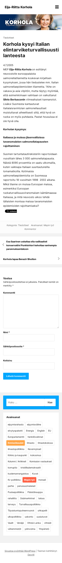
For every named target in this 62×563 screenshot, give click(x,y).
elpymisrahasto (16, 424)
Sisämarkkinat (27, 498)
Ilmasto (30, 442)
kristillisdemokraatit (31, 467)
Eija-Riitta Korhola (18, 7)
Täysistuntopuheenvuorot (21, 510)
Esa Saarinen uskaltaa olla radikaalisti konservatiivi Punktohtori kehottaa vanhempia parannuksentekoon (31, 245)
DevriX (31, 554)
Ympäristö (44, 529)
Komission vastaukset (41, 461)
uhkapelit (42, 510)
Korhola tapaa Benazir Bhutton (19, 259)
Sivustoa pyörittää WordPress (20, 551)
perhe (11, 486)
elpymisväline (34, 424)
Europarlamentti (16, 436)
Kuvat (35, 473)
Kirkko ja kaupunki (17, 455)
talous (41, 498)
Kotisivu (7, 360)
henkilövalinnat (35, 436)
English (41, 430)
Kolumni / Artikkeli (17, 461)
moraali (42, 479)
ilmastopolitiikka (16, 449)
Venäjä (20, 522)
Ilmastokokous (45, 442)
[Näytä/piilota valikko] (57, 7)
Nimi (6, 332)
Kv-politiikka (14, 479)
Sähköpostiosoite (13, 346)
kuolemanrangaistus (18, 473)
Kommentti (9, 292)
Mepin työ (49, 225)
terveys (12, 504)
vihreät (47, 522)
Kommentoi (30, 229)
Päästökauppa (35, 492)
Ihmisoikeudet (15, 442)
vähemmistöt (14, 529)
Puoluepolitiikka (16, 492)
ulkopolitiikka (14, 516)
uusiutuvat (42, 516)
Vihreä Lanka (34, 522)
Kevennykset (34, 449)
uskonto (29, 516)
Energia (30, 430)
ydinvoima (30, 529)
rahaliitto (12, 498)
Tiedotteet (8, 37)
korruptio (12, 467)
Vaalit (10, 522)
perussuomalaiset (26, 486)
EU (49, 430)
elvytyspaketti (15, 430)
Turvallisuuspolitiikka (29, 504)
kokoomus (35, 455)
